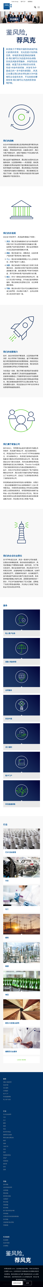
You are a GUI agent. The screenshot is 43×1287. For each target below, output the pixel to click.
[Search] (34, 7)
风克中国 (5, 1085)
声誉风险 (5, 1213)
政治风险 (5, 1208)
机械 (4, 1143)
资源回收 (5, 1161)
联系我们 (30, 1)
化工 (4, 1120)
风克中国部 (6, 1243)
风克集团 (5, 1240)
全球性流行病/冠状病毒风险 (11, 1216)
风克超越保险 (7, 1096)
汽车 (4, 1117)
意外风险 (5, 1184)
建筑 (4, 1123)
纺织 (4, 1167)
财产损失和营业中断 (9, 1210)
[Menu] (39, 7)
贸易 (4, 1169)
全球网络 (5, 1246)
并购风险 (5, 1205)
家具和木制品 (7, 1132)
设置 (27, 1283)
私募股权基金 (7, 1155)
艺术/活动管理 (7, 1114)
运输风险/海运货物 (8, 1222)
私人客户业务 (7, 1099)
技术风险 (5, 1219)
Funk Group (15, 1)
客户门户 (23, 1)
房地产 (5, 1158)
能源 (4, 1126)
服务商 (5, 1164)
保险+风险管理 (7, 1082)
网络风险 (5, 1193)
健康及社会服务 (7, 1135)
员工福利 (5, 1088)
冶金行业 (5, 1146)
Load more (21, 1060)
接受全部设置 (17, 1283)
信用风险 (5, 1190)
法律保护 (5, 1199)
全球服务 (5, 1091)
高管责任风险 (7, 1196)
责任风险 (5, 1202)
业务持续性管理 (7, 1187)
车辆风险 (5, 1225)
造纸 (4, 1149)
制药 (4, 1152)
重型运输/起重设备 (8, 1137)
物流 (4, 1140)
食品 (4, 1129)
